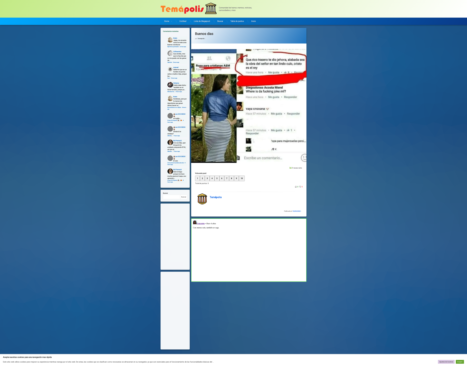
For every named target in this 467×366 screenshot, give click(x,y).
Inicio (253, 21)
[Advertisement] (248, 300)
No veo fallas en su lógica (174, 107)
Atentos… (169, 135)
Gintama (176, 83)
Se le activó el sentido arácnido (175, 162)
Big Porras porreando (173, 46)
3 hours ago (176, 62)
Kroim (175, 38)
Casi (168, 78)
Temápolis (201, 38)
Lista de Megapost (202, 21)
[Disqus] (249, 249)
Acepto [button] (460, 362)
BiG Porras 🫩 (177, 141)
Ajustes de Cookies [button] (446, 362)
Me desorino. (171, 91)
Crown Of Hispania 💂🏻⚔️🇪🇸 (174, 120)
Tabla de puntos (237, 21)
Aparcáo (169, 62)
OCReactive (177, 51)
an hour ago (183, 46)
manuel (175, 67)
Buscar (220, 21)
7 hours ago (177, 135)
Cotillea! (183, 21)
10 (242, 178)
